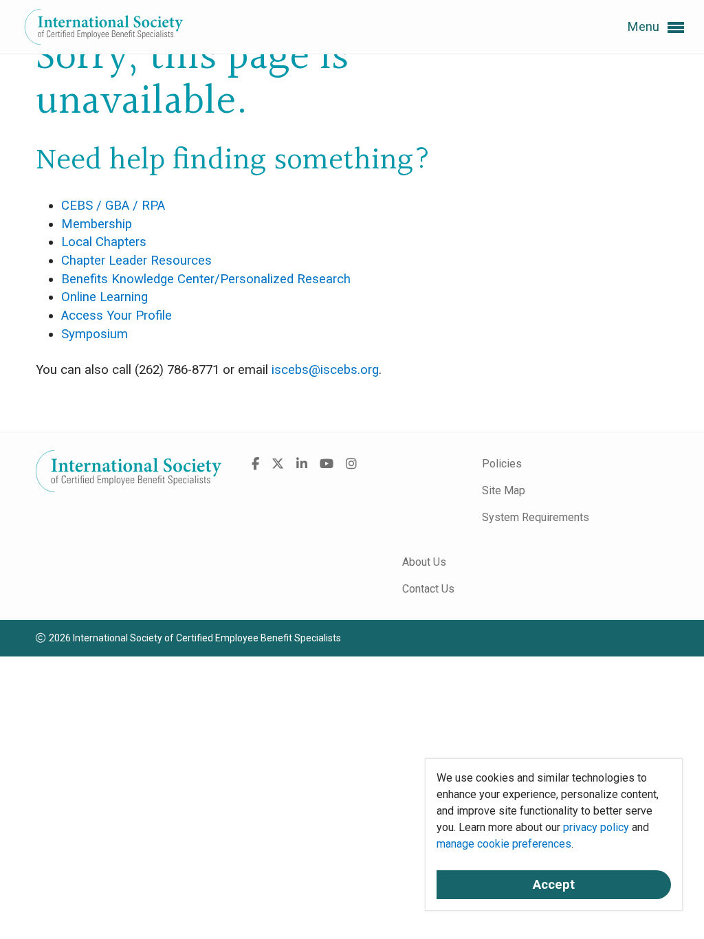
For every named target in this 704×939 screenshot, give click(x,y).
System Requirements (535, 517)
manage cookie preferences (504, 843)
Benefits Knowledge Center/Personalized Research (206, 279)
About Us (424, 561)
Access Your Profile (116, 315)
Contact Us (428, 588)
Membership (96, 224)
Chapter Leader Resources (136, 260)
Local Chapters (103, 242)
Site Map (503, 490)
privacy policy (596, 827)
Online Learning (104, 297)
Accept (554, 884)
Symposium (94, 334)
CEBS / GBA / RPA (113, 205)
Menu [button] (645, 26)
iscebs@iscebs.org (325, 369)
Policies (502, 463)
